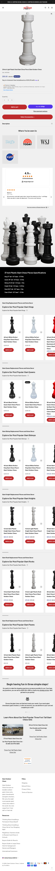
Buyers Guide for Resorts (10, 840)
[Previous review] (3, 197)
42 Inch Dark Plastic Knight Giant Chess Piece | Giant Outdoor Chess (12, 531)
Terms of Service (27, 792)
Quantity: (5, 96)
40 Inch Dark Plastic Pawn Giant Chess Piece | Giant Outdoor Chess (12, 657)
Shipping (24, 783)
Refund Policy (26, 786)
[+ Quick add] (19, 332)
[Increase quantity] (12, 100)
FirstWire (6, 865)
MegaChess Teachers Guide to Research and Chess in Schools (10, 835)
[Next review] (51, 197)
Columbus (12, 85)
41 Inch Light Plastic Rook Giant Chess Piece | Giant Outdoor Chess (33, 594)
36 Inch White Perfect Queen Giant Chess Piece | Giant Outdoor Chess (33, 405)
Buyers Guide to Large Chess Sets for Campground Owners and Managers (11, 846)
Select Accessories (27, 117)
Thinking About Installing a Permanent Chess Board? (10, 821)
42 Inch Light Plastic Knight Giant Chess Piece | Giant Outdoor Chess (33, 531)
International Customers (9, 851)
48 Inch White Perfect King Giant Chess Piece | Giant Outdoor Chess (11, 339)
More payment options (40, 111)
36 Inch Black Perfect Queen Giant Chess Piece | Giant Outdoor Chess (12, 405)
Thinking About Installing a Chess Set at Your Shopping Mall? (10, 827)
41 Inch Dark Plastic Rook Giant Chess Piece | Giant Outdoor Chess (11, 594)
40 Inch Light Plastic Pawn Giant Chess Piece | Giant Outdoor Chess (33, 657)
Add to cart (8, 350)
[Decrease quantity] (4, 100)
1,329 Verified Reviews (27, 178)
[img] (27, 176)
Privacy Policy (26, 789)
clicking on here (44, 690)
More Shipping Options (8, 89)
